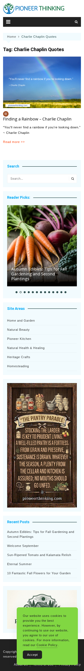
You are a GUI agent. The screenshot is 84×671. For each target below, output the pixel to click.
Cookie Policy (46, 645)
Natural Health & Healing (26, 348)
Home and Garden (21, 320)
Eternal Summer (19, 564)
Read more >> (14, 142)
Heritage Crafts (18, 357)
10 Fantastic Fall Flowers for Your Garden (39, 573)
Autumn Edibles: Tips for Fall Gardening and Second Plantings (39, 273)
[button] (16, 292)
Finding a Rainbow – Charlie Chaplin (37, 119)
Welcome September (23, 546)
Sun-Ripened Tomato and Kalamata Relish (39, 555)
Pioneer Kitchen (19, 338)
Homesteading (18, 366)
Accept (32, 654)
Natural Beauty (18, 329)
